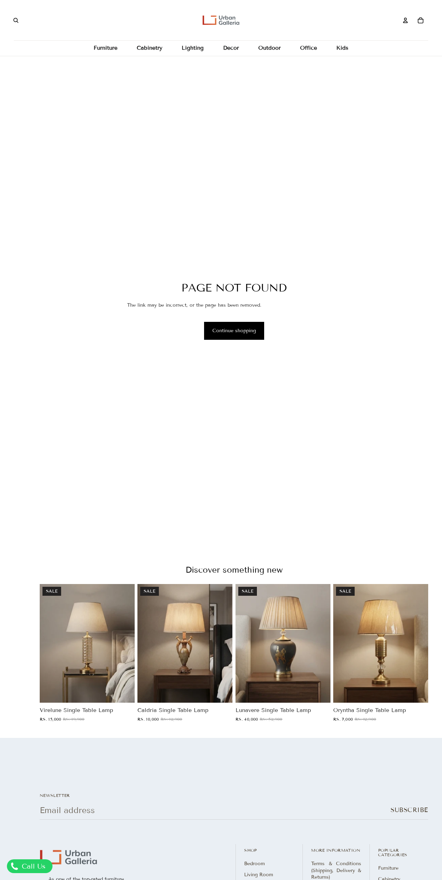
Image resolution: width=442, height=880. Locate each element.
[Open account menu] (405, 20)
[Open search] (15, 20)
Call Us (32, 866)
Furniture (388, 868)
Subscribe (409, 810)
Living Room (258, 875)
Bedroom (254, 864)
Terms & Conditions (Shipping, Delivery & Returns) (336, 870)
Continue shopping (234, 331)
